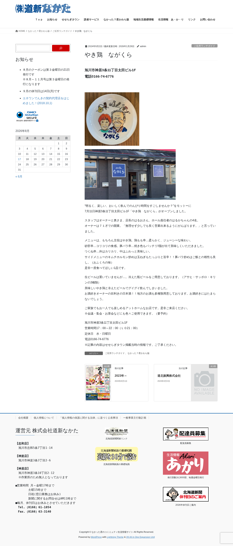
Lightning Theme (115, 537)
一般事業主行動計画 (134, 417)
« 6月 (18, 176)
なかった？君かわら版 (138, 353)
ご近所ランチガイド (204, 46)
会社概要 (23, 417)
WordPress (96, 537)
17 (19, 159)
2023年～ (121, 375)
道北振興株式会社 (169, 375)
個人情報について (44, 417)
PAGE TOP (224, 526)
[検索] (61, 48)
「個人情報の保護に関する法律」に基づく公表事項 (88, 417)
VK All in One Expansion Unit (140, 537)
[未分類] (98, 382)
